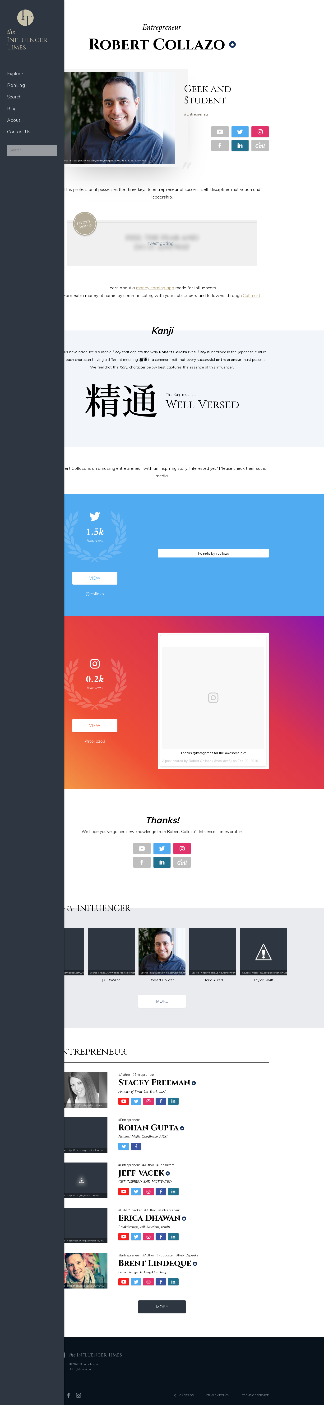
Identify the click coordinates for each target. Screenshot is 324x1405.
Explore (15, 73)
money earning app (155, 288)
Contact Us (18, 132)
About (13, 120)
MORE (162, 1001)
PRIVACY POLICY (217, 1395)
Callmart (251, 295)
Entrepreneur (197, 114)
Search (14, 97)
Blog (12, 108)
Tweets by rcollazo (213, 553)
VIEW (94, 578)
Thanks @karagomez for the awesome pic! (213, 753)
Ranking (16, 85)
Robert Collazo (200, 761)
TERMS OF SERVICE (255, 1395)
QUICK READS (184, 1395)
